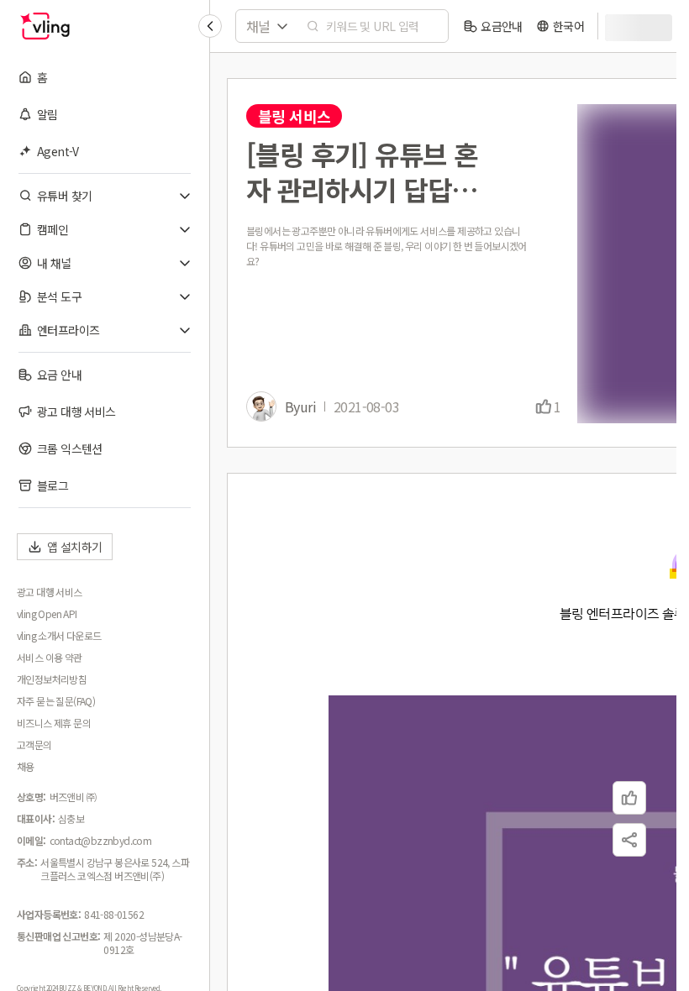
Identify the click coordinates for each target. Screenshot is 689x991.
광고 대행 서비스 (49, 592)
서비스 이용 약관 (49, 657)
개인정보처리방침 (52, 679)
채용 (25, 766)
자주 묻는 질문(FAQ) (56, 701)
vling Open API (47, 614)
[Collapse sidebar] (210, 26)
